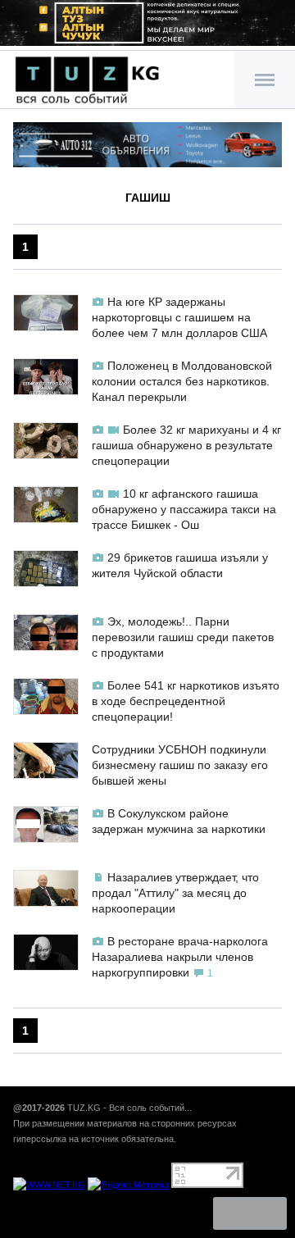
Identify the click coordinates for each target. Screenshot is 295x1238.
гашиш (147, 197)
